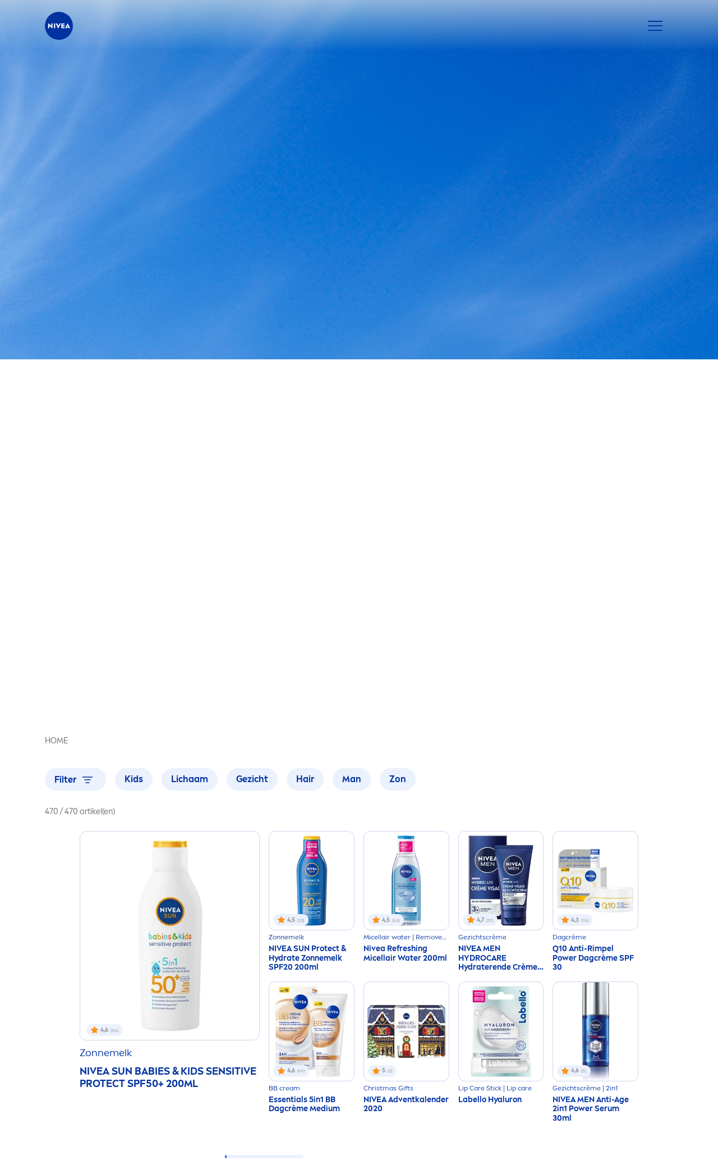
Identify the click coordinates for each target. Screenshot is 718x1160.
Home (56, 741)
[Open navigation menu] (655, 26)
